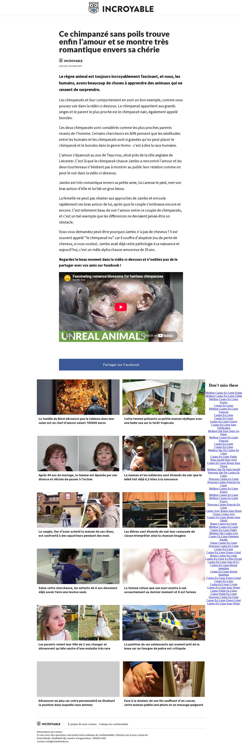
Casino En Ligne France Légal (223, 552)
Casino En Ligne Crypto (223, 584)
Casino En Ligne (223, 405)
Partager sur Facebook (121, 364)
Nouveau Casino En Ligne (224, 478)
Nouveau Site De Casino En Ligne (224, 474)
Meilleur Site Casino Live (223, 533)
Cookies (92, 724)
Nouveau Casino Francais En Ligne (223, 484)
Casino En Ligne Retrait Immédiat (223, 567)
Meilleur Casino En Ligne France (223, 401)
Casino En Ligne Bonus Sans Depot (223, 464)
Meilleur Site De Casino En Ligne (223, 452)
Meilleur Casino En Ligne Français (223, 410)
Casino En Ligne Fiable (223, 456)
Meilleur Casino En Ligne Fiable (223, 392)
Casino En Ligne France (223, 421)
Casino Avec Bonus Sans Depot (223, 510)
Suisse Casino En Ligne (223, 542)
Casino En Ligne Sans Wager (223, 587)
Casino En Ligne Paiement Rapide (224, 538)
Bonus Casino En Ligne (223, 523)
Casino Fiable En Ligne (223, 590)
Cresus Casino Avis (224, 514)
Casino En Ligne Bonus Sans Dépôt (223, 519)
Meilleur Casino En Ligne (223, 494)
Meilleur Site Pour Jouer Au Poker (223, 433)
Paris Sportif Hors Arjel (223, 459)
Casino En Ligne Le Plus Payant (223, 558)
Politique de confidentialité (113, 724)
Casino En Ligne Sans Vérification (223, 426)
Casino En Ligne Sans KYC (224, 561)
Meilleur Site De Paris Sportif (223, 469)
